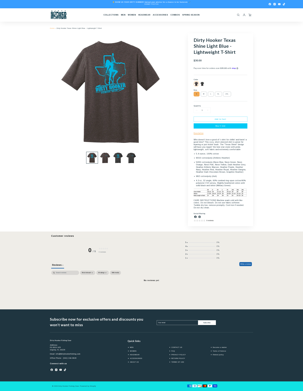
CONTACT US (176, 347)
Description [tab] (199, 133)
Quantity (197, 106)
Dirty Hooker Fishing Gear (60, 340)
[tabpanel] (151, 288)
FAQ (173, 351)
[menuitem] (111, 15)
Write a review (245, 264)
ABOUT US (134, 362)
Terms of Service (219, 351)
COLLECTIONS (111, 15)
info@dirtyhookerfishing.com (68, 354)
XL (218, 94)
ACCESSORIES (160, 15)
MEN (123, 15)
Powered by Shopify (88, 386)
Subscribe (207, 323)
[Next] (174, 91)
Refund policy (218, 355)
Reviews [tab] (57, 265)
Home (52, 28)
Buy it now (220, 126)
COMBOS (175, 15)
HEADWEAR (144, 15)
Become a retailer (220, 347)
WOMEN (132, 15)
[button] (202, 242)
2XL (227, 94)
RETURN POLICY (178, 358)
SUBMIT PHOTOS (151, 4)
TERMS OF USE (177, 362)
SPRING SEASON (191, 15)
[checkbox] (115, 273)
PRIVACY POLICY (178, 355)
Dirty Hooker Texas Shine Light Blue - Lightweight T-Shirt (79, 28)
